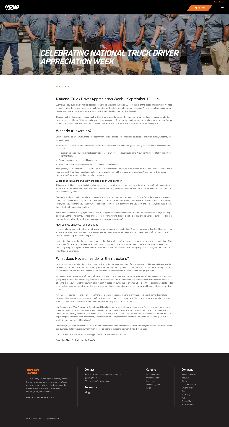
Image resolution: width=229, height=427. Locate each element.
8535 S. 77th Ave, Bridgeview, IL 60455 (104, 374)
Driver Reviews (219, 2)
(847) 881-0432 (94, 378)
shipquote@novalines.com (98, 381)
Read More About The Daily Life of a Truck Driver (77, 340)
